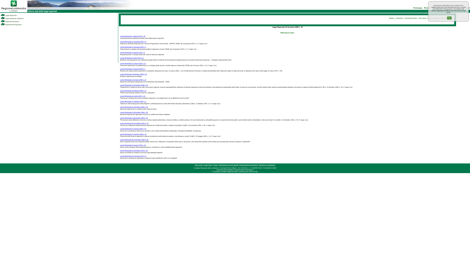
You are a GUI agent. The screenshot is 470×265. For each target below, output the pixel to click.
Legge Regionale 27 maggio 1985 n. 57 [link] (133, 134)
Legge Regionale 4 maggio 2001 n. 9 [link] (132, 52)
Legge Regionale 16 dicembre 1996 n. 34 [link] (134, 112)
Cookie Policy (207, 165)
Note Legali (199, 165)
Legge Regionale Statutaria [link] (14, 18)
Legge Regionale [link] (11, 15)
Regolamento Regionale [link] (13, 25)
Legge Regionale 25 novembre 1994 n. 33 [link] (134, 123)
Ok (449, 18)
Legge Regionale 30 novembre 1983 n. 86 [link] (134, 140)
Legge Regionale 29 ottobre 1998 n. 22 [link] (133, 91)
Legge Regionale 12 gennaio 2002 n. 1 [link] (133, 47)
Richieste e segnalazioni (267, 165)
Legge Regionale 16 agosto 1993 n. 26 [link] (133, 129)
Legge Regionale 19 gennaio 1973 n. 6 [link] (133, 156)
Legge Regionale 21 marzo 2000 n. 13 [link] (133, 63)
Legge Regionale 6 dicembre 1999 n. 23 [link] (133, 74)
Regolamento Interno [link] (12, 21)
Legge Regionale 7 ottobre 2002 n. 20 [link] (132, 36)
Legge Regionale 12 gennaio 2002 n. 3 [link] (133, 42)
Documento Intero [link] (411, 18)
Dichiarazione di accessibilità (228, 165)
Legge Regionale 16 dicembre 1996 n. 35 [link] (134, 107)
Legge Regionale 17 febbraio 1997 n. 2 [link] (133, 101)
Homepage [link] (417, 8)
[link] (13, 12)
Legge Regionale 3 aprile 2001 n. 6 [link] (132, 58)
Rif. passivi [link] (422, 18)
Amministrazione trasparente (248, 165)
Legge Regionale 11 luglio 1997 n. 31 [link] (132, 96)
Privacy (215, 165)
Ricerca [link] (427, 8)
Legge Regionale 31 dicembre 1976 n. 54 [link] (134, 151)
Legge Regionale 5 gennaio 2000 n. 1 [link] (132, 69)
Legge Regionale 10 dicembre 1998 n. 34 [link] (134, 85)
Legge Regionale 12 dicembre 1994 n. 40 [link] (134, 118)
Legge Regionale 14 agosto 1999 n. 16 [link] (133, 80)
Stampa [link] (391, 18)
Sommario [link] (399, 18)
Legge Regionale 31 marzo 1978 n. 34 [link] (133, 145)
